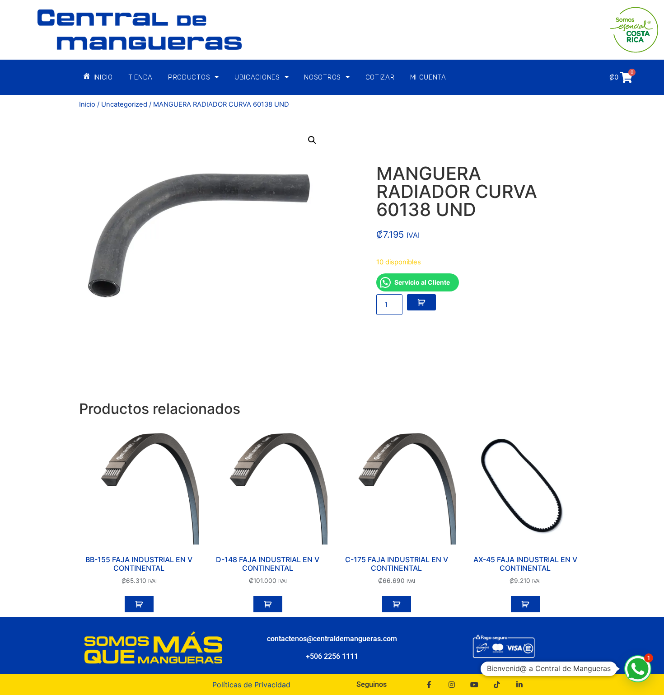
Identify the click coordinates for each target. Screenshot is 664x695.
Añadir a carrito (421, 302)
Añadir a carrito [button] (139, 604)
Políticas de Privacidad (251, 684)
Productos (189, 77)
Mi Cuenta (428, 77)
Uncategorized (124, 104)
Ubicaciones (257, 77)
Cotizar (380, 77)
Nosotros (322, 77)
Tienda (140, 77)
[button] (312, 140)
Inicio (87, 104)
